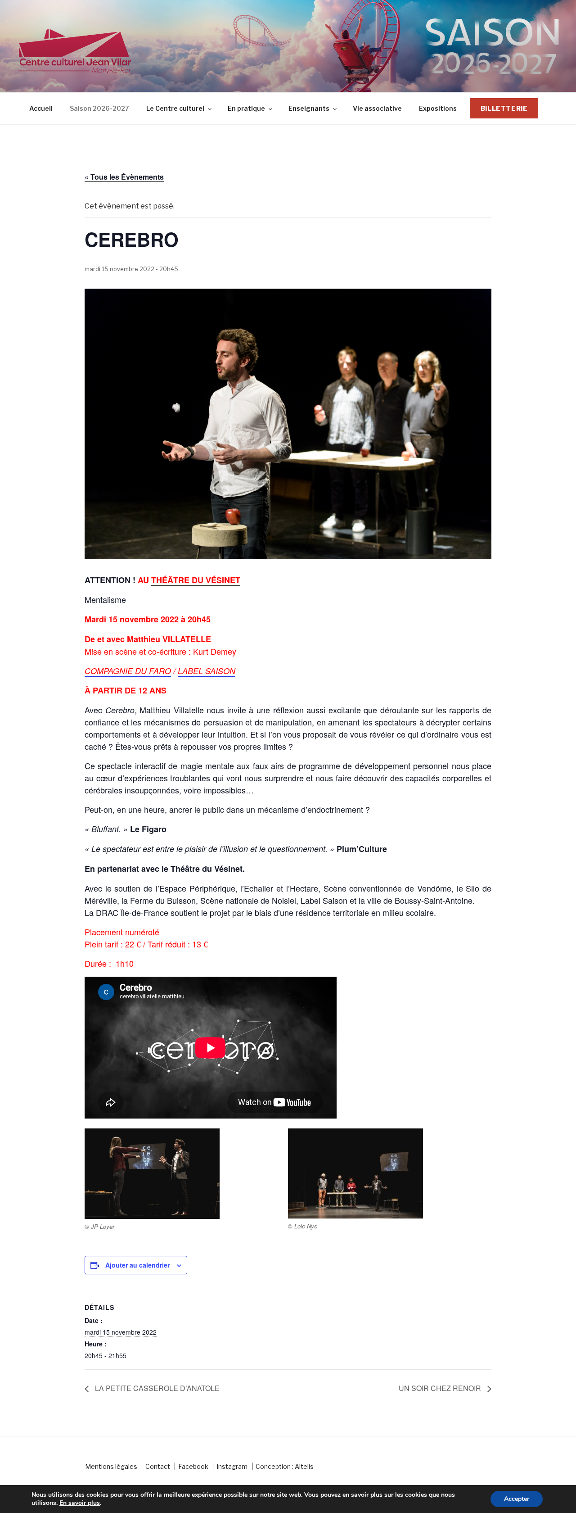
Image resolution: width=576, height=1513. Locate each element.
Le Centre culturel (175, 108)
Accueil (41, 108)
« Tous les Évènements (124, 177)
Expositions (438, 108)
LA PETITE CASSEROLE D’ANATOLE (156, 1388)
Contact (157, 1466)
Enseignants (308, 108)
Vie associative (377, 108)
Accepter (516, 1499)
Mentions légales (111, 1466)
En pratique (246, 108)
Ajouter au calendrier (137, 1264)
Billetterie (504, 108)
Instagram (232, 1466)
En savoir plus (79, 1503)
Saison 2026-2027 (99, 108)
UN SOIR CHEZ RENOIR (441, 1388)
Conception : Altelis (285, 1466)
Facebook (193, 1466)
